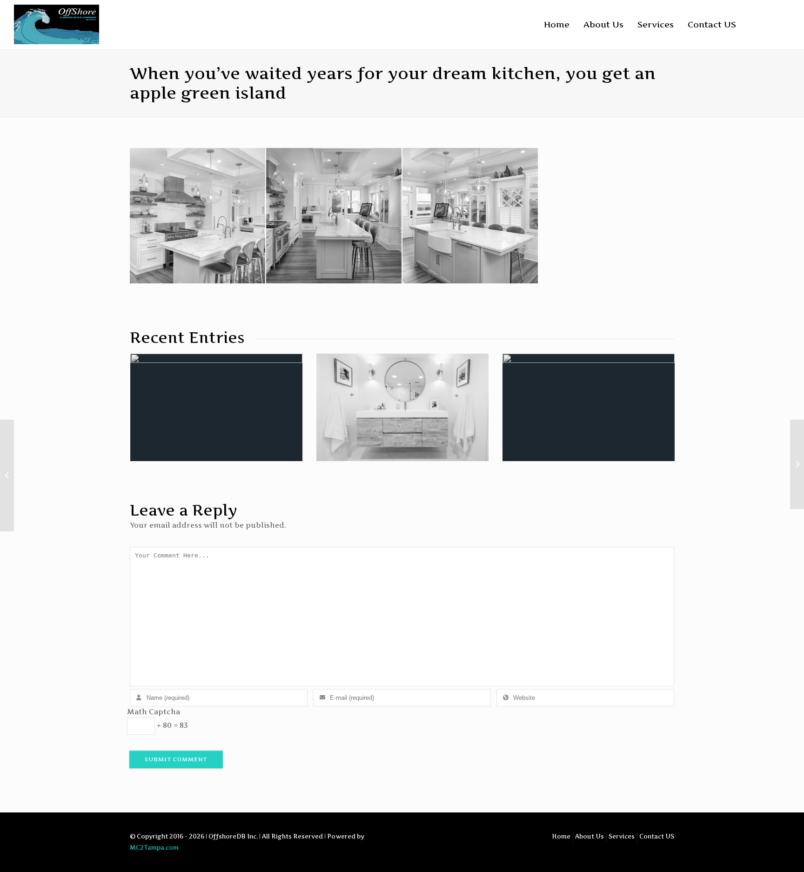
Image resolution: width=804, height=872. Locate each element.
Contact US (712, 24)
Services (655, 24)
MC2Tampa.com (154, 847)
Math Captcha (153, 711)
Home (557, 24)
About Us (603, 24)
